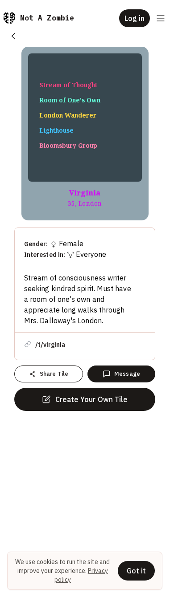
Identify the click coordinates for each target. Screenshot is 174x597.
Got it (136, 570)
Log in (134, 18)
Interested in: (44, 255)
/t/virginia (50, 345)
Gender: (36, 244)
